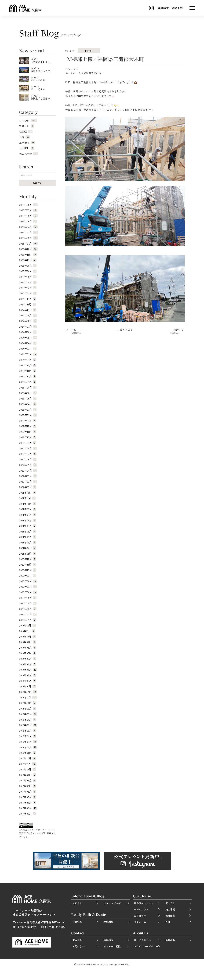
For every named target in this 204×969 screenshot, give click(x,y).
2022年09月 (27, 443)
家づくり (170, 903)
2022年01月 (27, 487)
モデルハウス (141, 909)
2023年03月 (27, 409)
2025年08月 (27, 265)
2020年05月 (27, 598)
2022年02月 (27, 481)
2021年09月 (27, 509)
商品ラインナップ (143, 903)
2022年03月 (27, 476)
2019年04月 (27, 670)
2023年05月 (27, 398)
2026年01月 (27, 243)
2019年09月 (27, 642)
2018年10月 (27, 703)
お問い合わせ (79, 946)
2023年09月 (27, 382)
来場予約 (177, 8)
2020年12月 (27, 559)
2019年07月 (27, 653)
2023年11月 (27, 371)
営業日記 (26, 126)
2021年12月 (27, 492)
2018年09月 (27, 708)
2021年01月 (27, 553)
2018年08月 (27, 714)
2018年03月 (27, 742)
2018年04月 (27, 736)
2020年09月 (27, 575)
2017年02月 (27, 813)
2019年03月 (27, 675)
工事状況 (26, 142)
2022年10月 (27, 437)
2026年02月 (28, 238)
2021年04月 (27, 537)
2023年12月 (27, 365)
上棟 (24, 137)
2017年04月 (27, 803)
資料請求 (163, 8)
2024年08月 (27, 321)
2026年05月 (27, 221)
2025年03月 (27, 288)
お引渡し (26, 148)
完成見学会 (28, 154)
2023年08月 (27, 387)
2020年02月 (27, 614)
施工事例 (170, 909)
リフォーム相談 (112, 946)
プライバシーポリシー (146, 946)
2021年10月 (27, 504)
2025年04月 (27, 282)
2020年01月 (27, 620)
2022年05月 (27, 465)
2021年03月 (27, 542)
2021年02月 (27, 548)
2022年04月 (27, 470)
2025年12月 (27, 249)
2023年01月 (27, 421)
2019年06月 (27, 659)
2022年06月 (27, 459)
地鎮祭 (25, 131)
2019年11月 (26, 631)
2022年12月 (27, 426)
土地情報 (108, 921)
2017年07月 (27, 786)
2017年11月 (27, 764)
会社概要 (170, 940)
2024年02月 (27, 354)
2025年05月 (27, 277)
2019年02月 (27, 681)
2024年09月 (27, 315)
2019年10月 (27, 636)
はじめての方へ (142, 940)
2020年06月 (27, 592)
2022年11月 (27, 432)
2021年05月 (27, 531)
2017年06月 (27, 791)
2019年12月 (27, 625)
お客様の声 (140, 915)
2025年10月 (27, 260)
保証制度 (170, 915)
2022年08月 (27, 448)
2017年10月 (27, 769)
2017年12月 (27, 758)
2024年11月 (27, 304)
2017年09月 (27, 775)
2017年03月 (27, 808)
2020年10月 (27, 570)
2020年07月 (27, 586)
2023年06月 (27, 393)
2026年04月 (27, 227)
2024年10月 (27, 310)
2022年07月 (27, 454)
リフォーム (140, 922)
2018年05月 (27, 730)
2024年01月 (27, 360)
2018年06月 (27, 725)
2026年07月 (27, 210)
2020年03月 (27, 609)
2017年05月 (27, 797)
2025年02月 (27, 293)
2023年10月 (27, 376)
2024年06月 (27, 332)
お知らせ (77, 903)
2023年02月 (27, 415)
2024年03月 (27, 348)
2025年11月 (27, 254)
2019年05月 (27, 664)
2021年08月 (27, 515)
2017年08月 (27, 780)
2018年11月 (27, 697)
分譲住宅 (77, 921)
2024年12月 (27, 299)
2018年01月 (27, 753)
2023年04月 (27, 404)
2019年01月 (27, 686)
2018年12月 (27, 692)
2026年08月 (27, 205)
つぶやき (27, 120)
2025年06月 (27, 271)
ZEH (167, 922)
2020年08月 (27, 581)
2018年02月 (27, 747)
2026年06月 (27, 216)
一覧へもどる (125, 330)
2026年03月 (28, 232)
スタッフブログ (112, 903)
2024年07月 (27, 326)
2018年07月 (27, 719)
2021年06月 (27, 526)
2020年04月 (27, 603)
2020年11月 (27, 564)
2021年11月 (26, 498)
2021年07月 (27, 520)
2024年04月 (27, 343)
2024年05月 (27, 337)
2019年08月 (27, 647)
